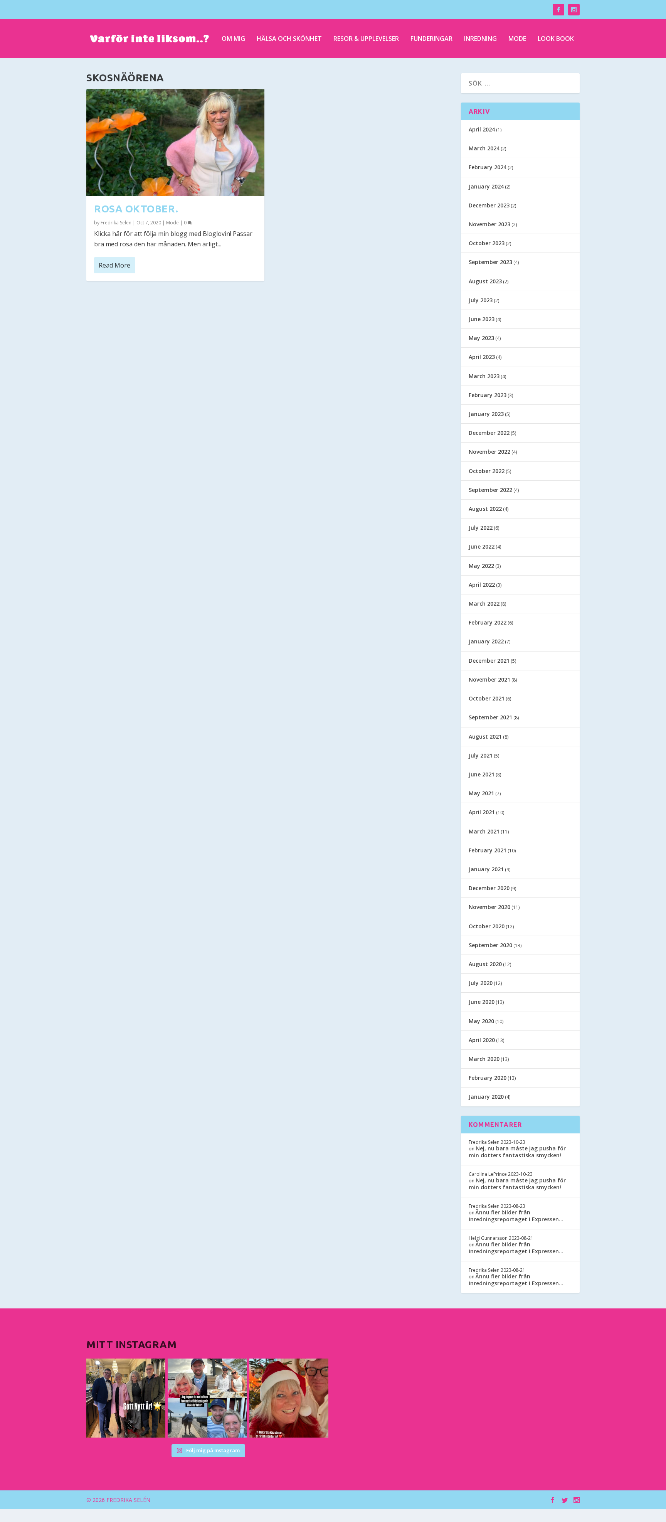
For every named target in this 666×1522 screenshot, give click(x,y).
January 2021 (486, 869)
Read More (114, 265)
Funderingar (431, 39)
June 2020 (481, 1001)
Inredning (480, 39)
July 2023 (481, 300)
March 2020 (484, 1058)
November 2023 (489, 224)
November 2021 (489, 679)
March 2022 (484, 603)
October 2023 (487, 243)
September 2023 (490, 262)
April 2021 (482, 812)
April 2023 (482, 356)
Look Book (556, 39)
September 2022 (490, 489)
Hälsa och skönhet (289, 39)
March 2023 (484, 376)
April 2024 (482, 129)
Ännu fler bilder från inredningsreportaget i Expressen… (516, 1216)
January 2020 (486, 1096)
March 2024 (484, 148)
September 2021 (490, 717)
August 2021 (485, 736)
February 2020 (487, 1077)
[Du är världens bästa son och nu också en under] (207, 1398)
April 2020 (482, 1040)
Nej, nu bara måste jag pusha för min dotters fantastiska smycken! (517, 1152)
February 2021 (487, 850)
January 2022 (486, 641)
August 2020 (485, 964)
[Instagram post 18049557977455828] (288, 1398)
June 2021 (481, 774)
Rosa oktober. (136, 208)
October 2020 (487, 926)
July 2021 (481, 755)
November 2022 (489, 451)
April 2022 (482, 584)
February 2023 (487, 395)
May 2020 (481, 1021)
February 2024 (487, 167)
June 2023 (481, 319)
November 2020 (489, 907)
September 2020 (490, 945)
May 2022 (481, 565)
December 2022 (489, 432)
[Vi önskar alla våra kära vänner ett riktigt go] (125, 1398)
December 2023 (489, 205)
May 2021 (481, 793)
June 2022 (481, 546)
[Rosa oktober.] (175, 142)
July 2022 (481, 527)
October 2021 (487, 698)
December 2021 (489, 660)
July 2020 (481, 983)
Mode (517, 39)
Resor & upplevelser (366, 39)
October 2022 (487, 471)
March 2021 (484, 831)
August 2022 (485, 508)
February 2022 (487, 622)
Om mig (233, 39)
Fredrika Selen (116, 222)
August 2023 (485, 281)
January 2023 (486, 414)
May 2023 (481, 338)
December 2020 (489, 888)
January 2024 (486, 186)
